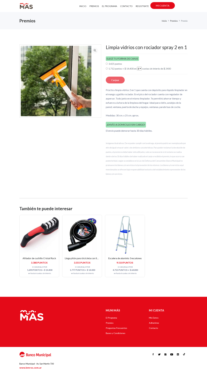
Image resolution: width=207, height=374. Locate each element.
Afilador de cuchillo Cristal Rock (39, 258)
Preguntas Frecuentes (116, 328)
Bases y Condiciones (115, 333)
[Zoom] (95, 51)
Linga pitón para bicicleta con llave (82, 258)
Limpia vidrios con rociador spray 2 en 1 (146, 47)
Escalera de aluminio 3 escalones (125, 258)
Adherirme (154, 323)
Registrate (142, 6)
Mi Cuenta (162, 5)
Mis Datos (154, 317)
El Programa (109, 6)
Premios (94, 6)
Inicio (82, 6)
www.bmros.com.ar (30, 367)
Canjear (115, 80)
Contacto (126, 6)
